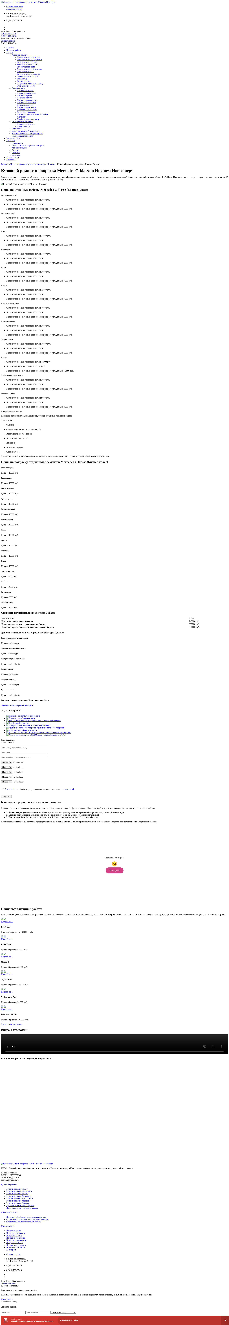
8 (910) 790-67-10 (8, 34)
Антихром (21, 117)
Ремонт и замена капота (28, 64)
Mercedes (51, 164)
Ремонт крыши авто (26, 67)
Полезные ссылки (9, 1212)
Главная (10, 48)
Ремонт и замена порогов (28, 74)
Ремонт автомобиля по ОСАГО (51, 735)
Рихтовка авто (23, 81)
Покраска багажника (26, 102)
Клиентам (10, 141)
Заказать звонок (8, 41)
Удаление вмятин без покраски (26, 131)
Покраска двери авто (26, 93)
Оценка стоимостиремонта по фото (14, 8)
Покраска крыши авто (27, 100)
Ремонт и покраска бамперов (48, 720)
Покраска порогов (25, 105)
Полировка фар (24, 126)
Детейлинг (16, 129)
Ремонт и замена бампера (28, 57)
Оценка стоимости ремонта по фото (28, 145)
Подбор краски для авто (28, 119)
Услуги (9, 52)
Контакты (10, 160)
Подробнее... (7, 922)
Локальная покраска (26, 112)
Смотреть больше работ (11, 1024)
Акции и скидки (19, 148)
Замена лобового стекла (28, 76)
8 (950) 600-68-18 (8, 36)
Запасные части (13, 138)
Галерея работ (12, 157)
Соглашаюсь (10, 789)
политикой (69, 789)
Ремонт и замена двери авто (29, 60)
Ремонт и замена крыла (27, 62)
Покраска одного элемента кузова (32, 114)
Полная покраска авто (27, 110)
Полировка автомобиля (22, 121)
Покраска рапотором (26, 107)
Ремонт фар (22, 79)
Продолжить (6, 1299)
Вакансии (16, 155)
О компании (17, 143)
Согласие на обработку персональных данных (27, 1219)
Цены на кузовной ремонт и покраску (27, 164)
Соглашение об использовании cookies (23, 1222)
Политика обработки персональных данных (26, 1217)
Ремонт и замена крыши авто (19, 1198)
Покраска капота (24, 98)
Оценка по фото (13, 1254)
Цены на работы (13, 50)
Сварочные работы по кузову (30, 83)
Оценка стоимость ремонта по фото (17, 705)
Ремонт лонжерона (25, 71)
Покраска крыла (24, 95)
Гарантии (16, 152)
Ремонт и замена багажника (29, 69)
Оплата (15, 150)
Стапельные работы (26, 86)
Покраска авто (18, 88)
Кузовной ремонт (19, 55)
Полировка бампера (26, 124)
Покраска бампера (25, 90)
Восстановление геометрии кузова (27, 133)
